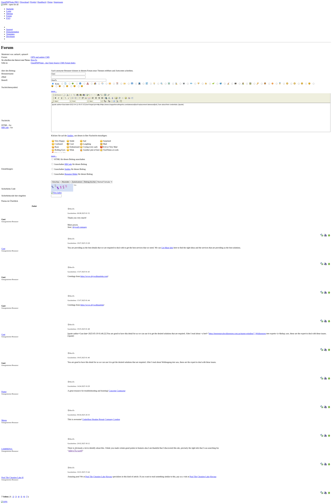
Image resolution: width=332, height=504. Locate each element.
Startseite (10, 9)
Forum (9, 16)
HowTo (34, 60)
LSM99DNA (6, 449)
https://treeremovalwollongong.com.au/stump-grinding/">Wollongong (237, 333)
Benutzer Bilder (71, 174)
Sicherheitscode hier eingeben (13, 196)
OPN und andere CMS (40, 57)
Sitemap (9, 13)
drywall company (80, 227)
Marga (4, 420)
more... (54, 91)
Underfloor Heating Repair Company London (101, 419)
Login (8, 11)
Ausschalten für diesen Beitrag (70, 164)
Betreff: (4, 80)
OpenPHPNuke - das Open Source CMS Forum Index (53, 63)
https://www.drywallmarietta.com (94, 276)
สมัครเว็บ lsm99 (75, 451)
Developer (10, 36)
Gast (3, 249)
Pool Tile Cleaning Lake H (12, 477)
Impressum (58, 2)
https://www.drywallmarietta (92, 305)
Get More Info (167, 248)
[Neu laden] (56, 193)
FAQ (8, 18)
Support (9, 29)
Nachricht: (5, 120)
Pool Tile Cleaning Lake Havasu (98, 477)
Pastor (3, 392)
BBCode (5, 127)
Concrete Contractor (117, 391)
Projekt (33, 2)
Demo (50, 2)
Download (24, 2)
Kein (57, 84)
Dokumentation (12, 32)
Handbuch (41, 2)
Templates (10, 34)
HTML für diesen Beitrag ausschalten (69, 159)
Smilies (70, 135)
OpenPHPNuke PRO (10, 2)
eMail (3, 77)
